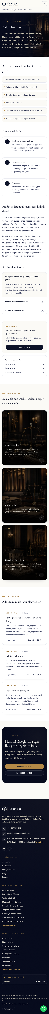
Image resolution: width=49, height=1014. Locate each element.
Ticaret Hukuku (8, 950)
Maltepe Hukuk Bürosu (11, 902)
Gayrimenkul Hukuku (10, 946)
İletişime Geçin (24, 347)
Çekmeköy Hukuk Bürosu (12, 922)
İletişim (5, 877)
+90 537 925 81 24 (26, 773)
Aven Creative (7, 1004)
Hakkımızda (7, 866)
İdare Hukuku (7, 942)
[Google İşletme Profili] (10, 849)
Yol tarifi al (40, 842)
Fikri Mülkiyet (7, 965)
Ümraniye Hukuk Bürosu (12, 914)
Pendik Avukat (8, 890)
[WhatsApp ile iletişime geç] (43, 1008)
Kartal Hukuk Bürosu (10, 894)
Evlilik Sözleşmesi (14, 655)
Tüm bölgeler (9, 925)
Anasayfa (5, 10)
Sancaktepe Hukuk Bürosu (13, 918)
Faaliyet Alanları (16, 10)
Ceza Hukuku (7, 938)
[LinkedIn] (4, 849)
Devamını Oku (35, 640)
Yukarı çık (7, 1009)
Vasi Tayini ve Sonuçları (17, 690)
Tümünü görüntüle (11, 969)
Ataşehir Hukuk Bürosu (11, 910)
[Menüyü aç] (44, 3)
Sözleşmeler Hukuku (10, 954)
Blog (4, 874)
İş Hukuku (6, 958)
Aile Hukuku (11, 613)
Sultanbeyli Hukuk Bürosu (12, 906)
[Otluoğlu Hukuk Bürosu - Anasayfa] (10, 4)
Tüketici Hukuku (8, 962)
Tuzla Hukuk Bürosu (10, 898)
